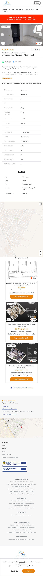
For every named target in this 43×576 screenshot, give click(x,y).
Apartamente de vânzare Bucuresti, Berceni (21, 491)
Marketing (31, 566)
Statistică (22, 566)
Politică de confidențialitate (10, 457)
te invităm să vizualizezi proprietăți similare (21, 19)
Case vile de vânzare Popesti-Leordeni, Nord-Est (21, 508)
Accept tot (28, 571)
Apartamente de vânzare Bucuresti (21, 486)
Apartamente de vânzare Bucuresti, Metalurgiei (21, 493)
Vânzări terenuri (21, 512)
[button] (2, 34)
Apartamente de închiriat (21, 522)
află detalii (22, 562)
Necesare (13, 566)
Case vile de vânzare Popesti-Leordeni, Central (21, 503)
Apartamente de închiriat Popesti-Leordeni (21, 525)
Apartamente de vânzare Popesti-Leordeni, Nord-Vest (21, 484)
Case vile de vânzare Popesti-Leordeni (21, 500)
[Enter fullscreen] (40, 204)
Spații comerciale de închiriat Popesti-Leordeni (21, 539)
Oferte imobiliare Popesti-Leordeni (13, 83)
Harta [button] (39, 43)
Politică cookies (6, 454)
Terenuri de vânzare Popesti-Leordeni (21, 515)
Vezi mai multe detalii (21, 296)
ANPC (3, 451)
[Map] (21, 229)
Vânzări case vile (21, 498)
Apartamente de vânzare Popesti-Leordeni (21, 481)
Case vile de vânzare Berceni (21, 505)
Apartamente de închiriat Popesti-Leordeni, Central (21, 527)
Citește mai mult (7, 78)
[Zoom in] (40, 251)
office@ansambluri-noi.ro (9, 409)
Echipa (4, 445)
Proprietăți (5, 442)
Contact (4, 448)
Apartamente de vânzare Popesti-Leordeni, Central (21, 489)
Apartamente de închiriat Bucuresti (21, 530)
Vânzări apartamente (21, 479)
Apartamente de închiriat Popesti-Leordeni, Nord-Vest (21, 532)
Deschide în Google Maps (9, 414)
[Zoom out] (40, 254)
